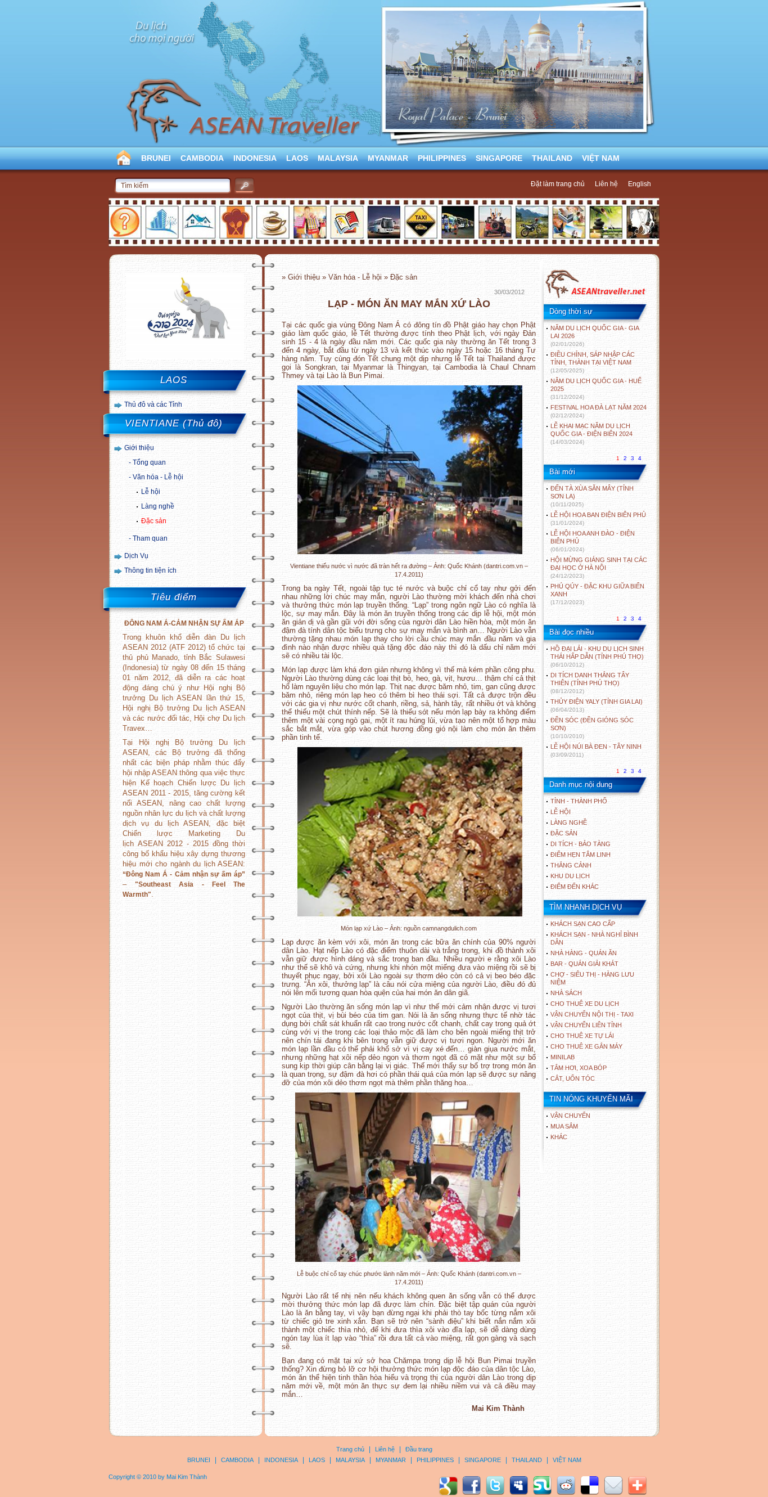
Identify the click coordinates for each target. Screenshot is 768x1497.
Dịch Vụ (136, 556)
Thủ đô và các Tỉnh (153, 404)
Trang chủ (350, 1449)
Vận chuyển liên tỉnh (586, 1025)
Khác (558, 1137)
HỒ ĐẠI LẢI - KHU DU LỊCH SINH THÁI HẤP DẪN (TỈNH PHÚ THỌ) (597, 656)
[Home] (595, 297)
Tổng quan (149, 462)
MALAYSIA (338, 158)
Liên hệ (606, 184)
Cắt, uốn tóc (572, 1078)
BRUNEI (156, 158)
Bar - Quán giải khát (584, 963)
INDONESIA (255, 158)
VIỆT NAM (601, 158)
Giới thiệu (139, 448)
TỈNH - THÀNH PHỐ (578, 801)
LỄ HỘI (560, 811)
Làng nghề (157, 506)
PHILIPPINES (442, 158)
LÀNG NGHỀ (568, 822)
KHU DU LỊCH (570, 876)
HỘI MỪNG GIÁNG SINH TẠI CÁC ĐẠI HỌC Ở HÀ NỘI (598, 567)
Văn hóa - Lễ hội (158, 477)
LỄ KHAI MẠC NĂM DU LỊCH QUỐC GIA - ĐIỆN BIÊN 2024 (591, 433)
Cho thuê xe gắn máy (586, 1046)
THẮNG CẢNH (570, 865)
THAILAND (552, 158)
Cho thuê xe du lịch (584, 1003)
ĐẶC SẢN (563, 833)
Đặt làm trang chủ (558, 184)
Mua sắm (564, 1126)
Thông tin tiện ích (150, 570)
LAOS (297, 158)
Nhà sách (566, 993)
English (639, 184)
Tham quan (150, 538)
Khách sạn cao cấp (582, 923)
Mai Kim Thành (186, 1476)
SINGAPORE (499, 158)
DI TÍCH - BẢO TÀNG (580, 843)
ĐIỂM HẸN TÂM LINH (580, 854)
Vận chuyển (570, 1115)
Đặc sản (153, 521)
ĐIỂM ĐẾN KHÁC (574, 886)
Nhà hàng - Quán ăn (583, 953)
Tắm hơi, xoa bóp (578, 1067)
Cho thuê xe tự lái (582, 1035)
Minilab (562, 1057)
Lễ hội (150, 492)
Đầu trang (418, 1449)
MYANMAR (388, 158)
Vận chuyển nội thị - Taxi (592, 1014)
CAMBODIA (202, 158)
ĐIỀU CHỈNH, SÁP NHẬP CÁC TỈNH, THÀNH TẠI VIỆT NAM (592, 362)
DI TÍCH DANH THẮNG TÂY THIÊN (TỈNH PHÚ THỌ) (589, 683)
